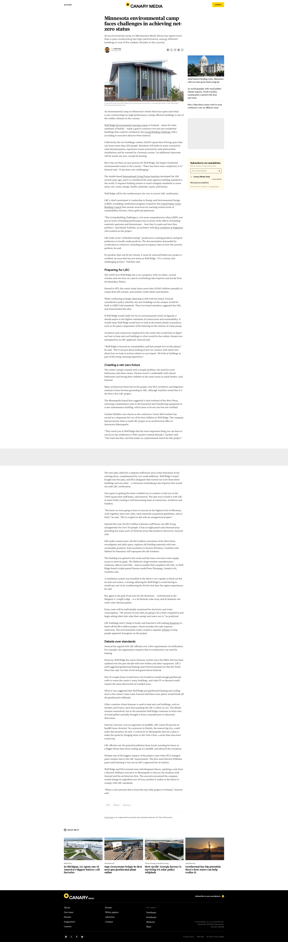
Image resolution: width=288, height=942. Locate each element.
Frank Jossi (108, 817)
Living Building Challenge (157, 132)
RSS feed (200, 937)
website (166, 630)
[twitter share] (171, 50)
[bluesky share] (178, 50)
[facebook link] (77, 937)
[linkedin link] (66, 937)
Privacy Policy (214, 187)
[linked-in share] (167, 50)
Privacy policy (188, 937)
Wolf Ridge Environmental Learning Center (126, 125)
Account (68, 5)
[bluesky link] (82, 937)
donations (174, 623)
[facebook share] (175, 50)
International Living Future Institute (141, 176)
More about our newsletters (199, 183)
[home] (144, 5)
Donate (218, 5)
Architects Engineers (169, 227)
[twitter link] (71, 937)
